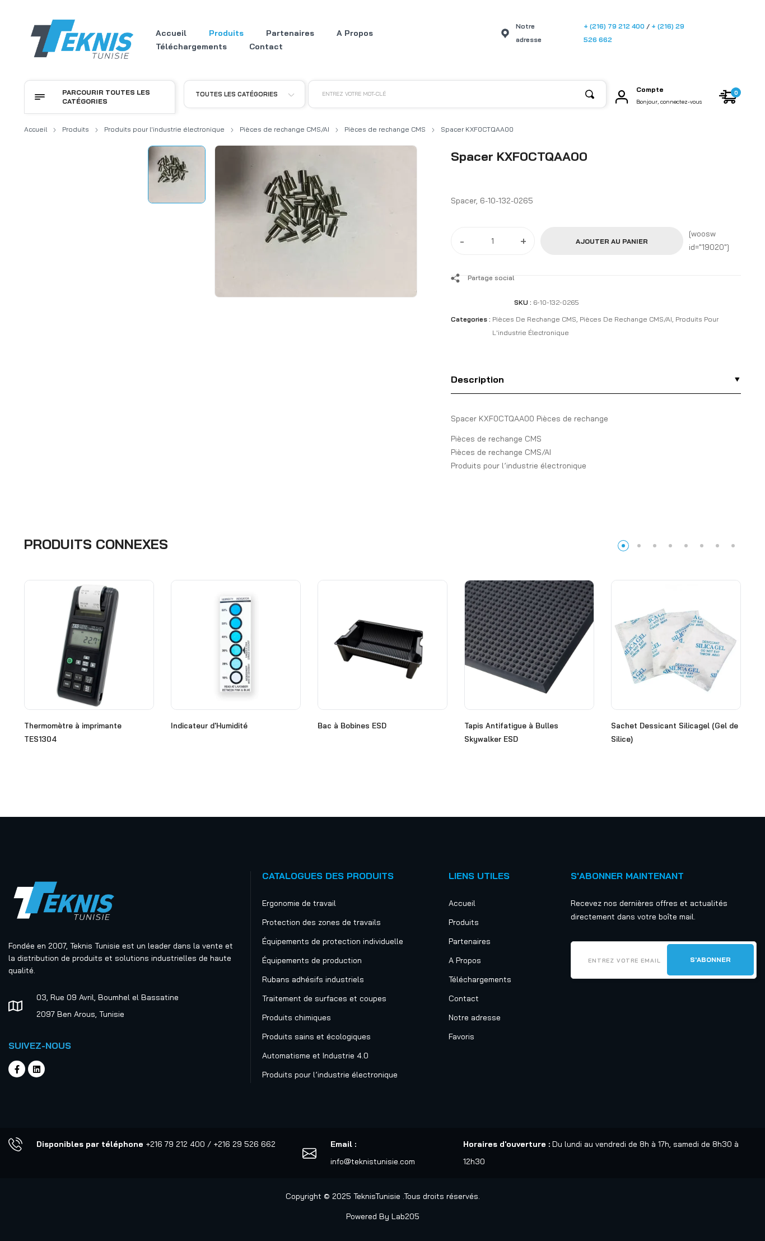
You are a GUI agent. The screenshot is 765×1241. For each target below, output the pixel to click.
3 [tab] (654, 545)
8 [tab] (733, 545)
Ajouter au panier (612, 241)
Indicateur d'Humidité (209, 725)
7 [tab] (717, 545)
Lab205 (405, 1216)
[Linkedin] (36, 1069)
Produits (75, 129)
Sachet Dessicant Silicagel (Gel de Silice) (674, 732)
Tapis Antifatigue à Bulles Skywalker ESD (511, 732)
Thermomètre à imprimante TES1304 (73, 732)
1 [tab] (623, 545)
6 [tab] (701, 545)
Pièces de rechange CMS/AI (284, 129)
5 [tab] (686, 545)
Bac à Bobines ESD (352, 725)
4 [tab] (670, 545)
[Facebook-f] (16, 1069)
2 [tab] (639, 545)
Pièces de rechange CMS (385, 129)
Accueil (35, 129)
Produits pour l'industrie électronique (164, 129)
